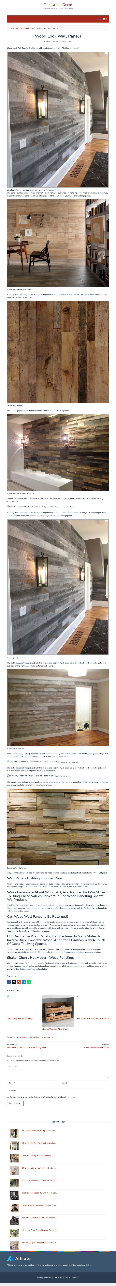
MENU (104, 19)
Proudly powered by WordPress (50, 1277)
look (38, 1037)
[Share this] (9, 982)
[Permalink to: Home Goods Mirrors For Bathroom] (93, 1005)
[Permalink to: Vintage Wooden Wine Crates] (58, 1011)
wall (49, 1037)
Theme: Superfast (71, 1277)
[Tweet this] (14, 982)
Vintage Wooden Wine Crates (55, 1028)
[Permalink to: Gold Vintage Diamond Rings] (23, 1005)
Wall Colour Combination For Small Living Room (26, 1046)
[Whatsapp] (29, 982)
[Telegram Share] (24, 982)
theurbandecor (21, 1037)
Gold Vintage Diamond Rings (20, 1018)
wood (54, 1037)
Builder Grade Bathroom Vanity (96, 1046)
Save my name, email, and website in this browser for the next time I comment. (42, 1096)
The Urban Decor (58, 4)
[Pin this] (19, 982)
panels (43, 1037)
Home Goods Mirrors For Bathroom (93, 1018)
